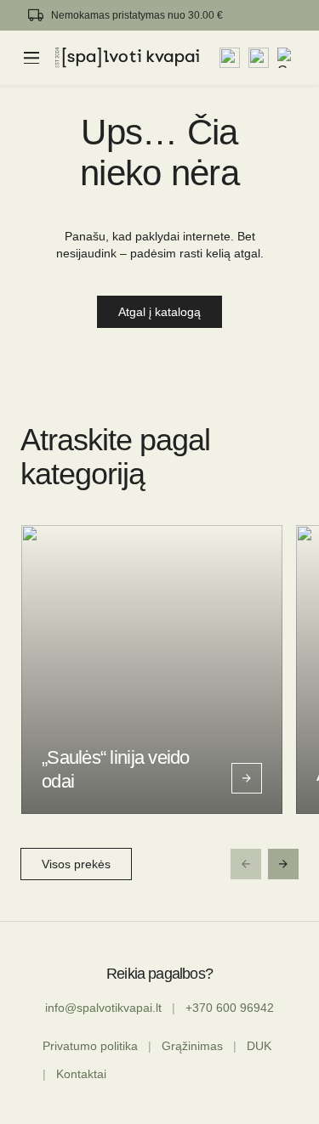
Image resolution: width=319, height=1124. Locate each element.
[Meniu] (31, 58)
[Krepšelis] (287, 58)
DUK (259, 1046)
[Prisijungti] (258, 58)
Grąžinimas (192, 1046)
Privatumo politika (90, 1046)
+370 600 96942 (229, 1007)
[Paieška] (229, 58)
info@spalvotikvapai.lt (103, 1007)
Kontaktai (81, 1074)
